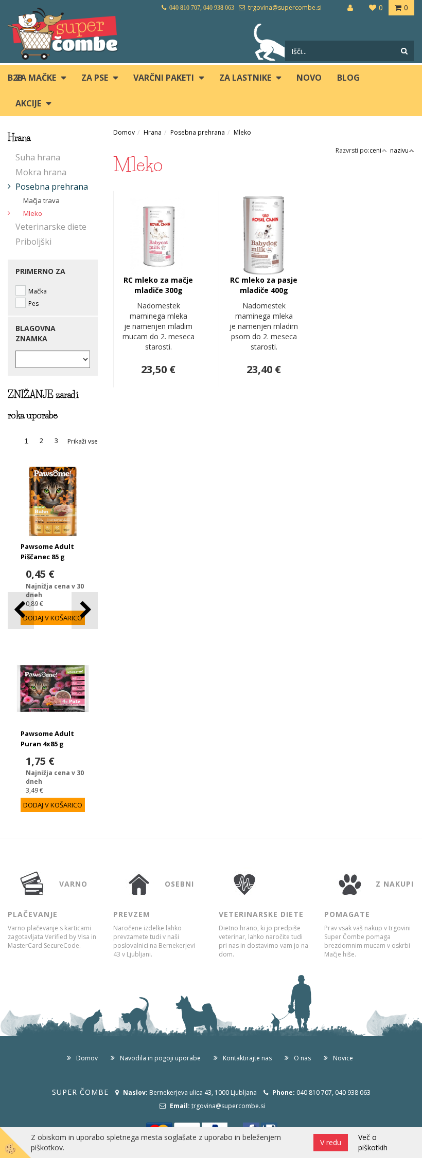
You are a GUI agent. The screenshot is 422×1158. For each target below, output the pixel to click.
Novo (309, 77)
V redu (330, 1142)
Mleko (32, 213)
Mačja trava (41, 200)
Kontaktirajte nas (247, 1058)
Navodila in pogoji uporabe (160, 1058)
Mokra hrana (40, 172)
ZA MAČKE (35, 77)
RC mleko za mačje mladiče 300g (158, 285)
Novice (343, 1058)
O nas (302, 1058)
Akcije (28, 103)
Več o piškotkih (373, 1142)
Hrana (153, 132)
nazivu (399, 150)
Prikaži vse (82, 441)
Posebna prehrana (51, 186)
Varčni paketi (163, 77)
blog (348, 77)
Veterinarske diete (50, 226)
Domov (124, 132)
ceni (375, 150)
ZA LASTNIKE (245, 77)
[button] (85, 610)
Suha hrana (37, 157)
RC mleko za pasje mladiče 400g (263, 285)
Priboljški (33, 241)
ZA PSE (94, 77)
